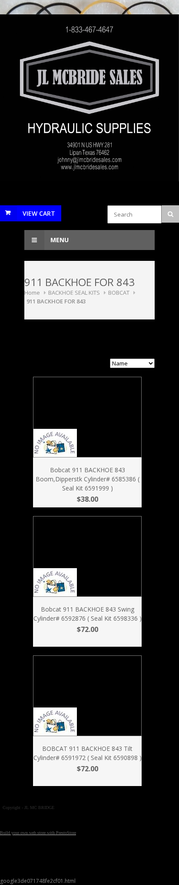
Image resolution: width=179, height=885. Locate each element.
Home (32, 292)
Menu (59, 240)
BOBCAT (118, 292)
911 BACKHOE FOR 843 (56, 301)
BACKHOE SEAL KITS (74, 292)
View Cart (39, 213)
